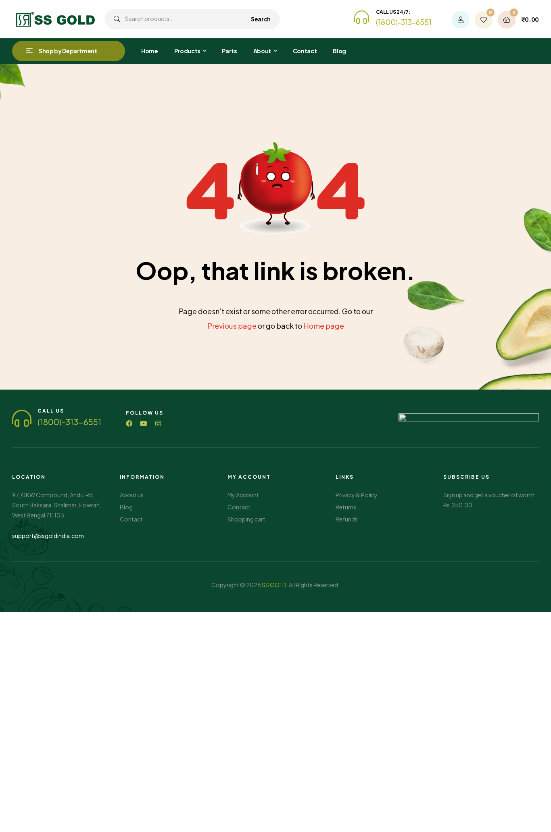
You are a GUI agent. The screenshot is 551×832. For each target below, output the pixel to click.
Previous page (232, 325)
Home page (323, 325)
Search (261, 19)
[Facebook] (129, 423)
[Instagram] (158, 423)
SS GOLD (274, 584)
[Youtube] (143, 423)
